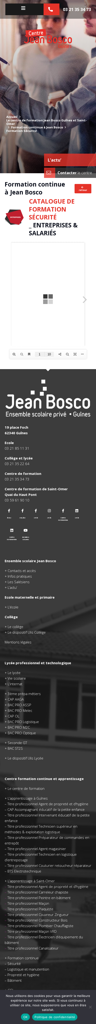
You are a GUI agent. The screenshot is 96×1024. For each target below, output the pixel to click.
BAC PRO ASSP (19, 705)
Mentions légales (18, 642)
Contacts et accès (22, 570)
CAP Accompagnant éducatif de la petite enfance (46, 809)
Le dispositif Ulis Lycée (25, 758)
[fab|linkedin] (76, 510)
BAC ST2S (15, 748)
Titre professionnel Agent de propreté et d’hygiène (47, 804)
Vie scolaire (17, 678)
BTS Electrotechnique (24, 871)
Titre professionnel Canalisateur (32, 948)
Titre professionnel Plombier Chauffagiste (40, 925)
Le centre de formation (26, 788)
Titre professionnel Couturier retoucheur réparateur (49, 865)
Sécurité (14, 963)
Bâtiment (14, 980)
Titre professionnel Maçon (28, 903)
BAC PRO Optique (22, 733)
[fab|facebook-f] (9, 510)
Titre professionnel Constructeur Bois (37, 920)
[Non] (90, 1007)
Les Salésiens (19, 581)
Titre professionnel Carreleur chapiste (37, 892)
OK (25, 1017)
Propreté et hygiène (23, 974)
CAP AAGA (16, 699)
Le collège (15, 626)
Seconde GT (17, 742)
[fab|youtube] (25, 530)
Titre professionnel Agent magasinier (36, 848)
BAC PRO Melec (20, 710)
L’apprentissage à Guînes (28, 798)
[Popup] (24, 8)
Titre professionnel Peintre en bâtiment (39, 897)
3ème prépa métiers (24, 693)
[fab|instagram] (49, 510)
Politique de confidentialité (54, 1017)
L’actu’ (54, 160)
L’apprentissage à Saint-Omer (31, 881)
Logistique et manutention (28, 969)
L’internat (15, 683)
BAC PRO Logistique (23, 721)
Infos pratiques (20, 576)
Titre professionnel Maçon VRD (32, 931)
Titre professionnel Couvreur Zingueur (38, 914)
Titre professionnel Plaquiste (30, 909)
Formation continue (23, 958)
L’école (13, 607)
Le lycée (14, 672)
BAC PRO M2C (19, 727)
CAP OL (13, 716)
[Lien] (48, 38)
